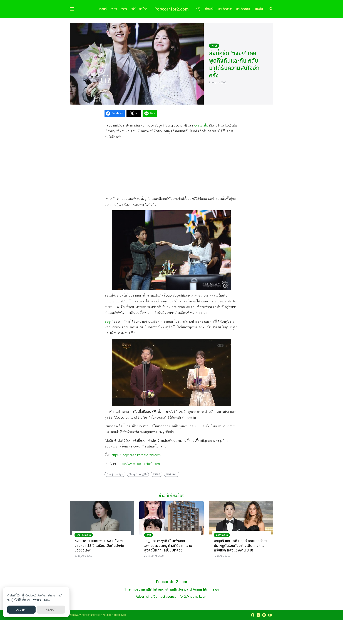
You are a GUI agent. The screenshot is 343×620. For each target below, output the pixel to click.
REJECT (51, 609)
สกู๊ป (198, 9)
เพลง (113, 9)
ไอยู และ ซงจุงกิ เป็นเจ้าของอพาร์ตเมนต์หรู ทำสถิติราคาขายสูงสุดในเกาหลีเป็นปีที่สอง (168, 545)
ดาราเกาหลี (222, 535)
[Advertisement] (171, 168)
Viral (214, 45)
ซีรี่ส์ (133, 9)
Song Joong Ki (138, 474)
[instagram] (264, 615)
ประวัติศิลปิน (244, 9)
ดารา (124, 9)
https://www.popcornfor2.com (138, 464)
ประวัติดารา (225, 9)
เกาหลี (103, 9)
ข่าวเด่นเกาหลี (84, 535)
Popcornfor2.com (171, 9)
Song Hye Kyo (115, 474)
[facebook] (252, 615)
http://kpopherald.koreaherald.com (136, 455)
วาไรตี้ (143, 9)
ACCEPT (21, 609)
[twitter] (258, 615)
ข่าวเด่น (209, 9)
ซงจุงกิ (109, 321)
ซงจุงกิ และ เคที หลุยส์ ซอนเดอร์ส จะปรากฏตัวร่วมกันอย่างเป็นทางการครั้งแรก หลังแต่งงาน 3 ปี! (241, 545)
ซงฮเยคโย (201, 125)
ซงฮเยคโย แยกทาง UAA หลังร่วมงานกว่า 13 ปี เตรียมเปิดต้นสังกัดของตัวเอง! (99, 545)
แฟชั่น (259, 9)
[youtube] (270, 615)
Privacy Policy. (41, 599)
